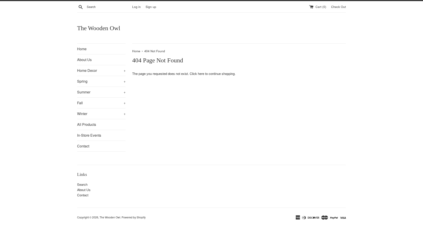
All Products (86, 124)
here (201, 73)
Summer (101, 92)
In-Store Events (89, 135)
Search (82, 184)
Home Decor (101, 70)
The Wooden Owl (98, 28)
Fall (101, 102)
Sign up (151, 7)
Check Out (338, 7)
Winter (101, 113)
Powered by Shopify (134, 217)
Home (82, 48)
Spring (101, 81)
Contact (83, 146)
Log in (136, 7)
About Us (84, 59)
